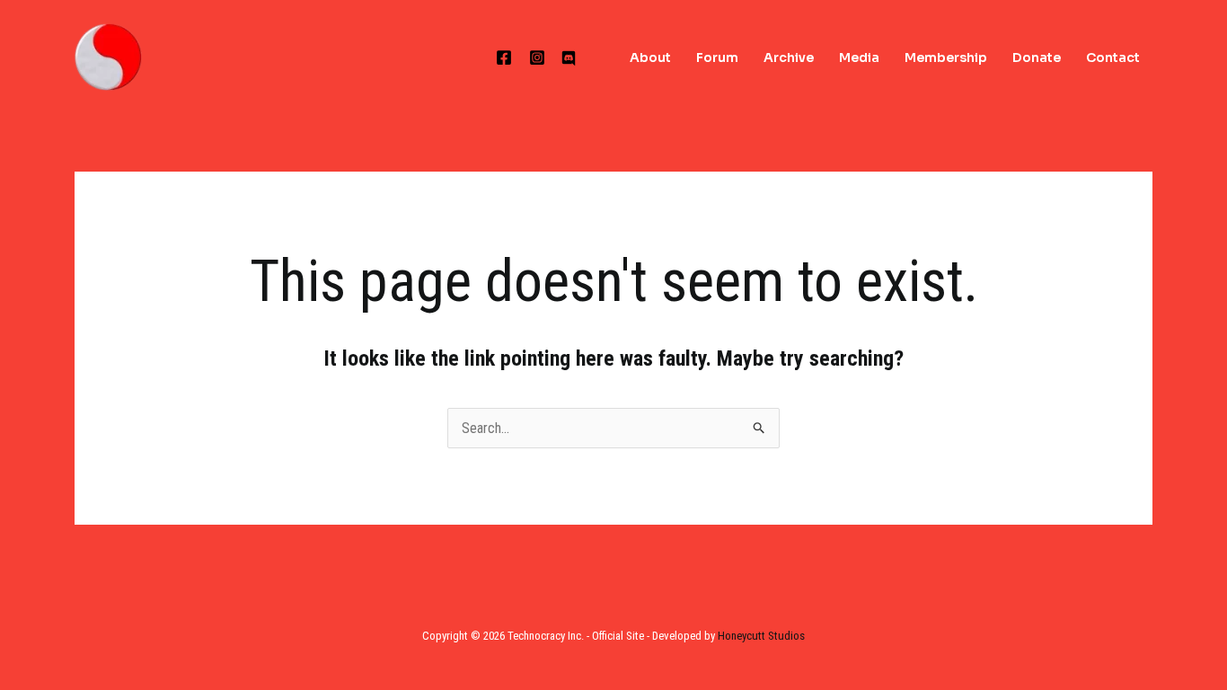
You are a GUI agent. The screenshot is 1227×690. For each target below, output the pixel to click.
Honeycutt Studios (761, 635)
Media (859, 57)
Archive (789, 57)
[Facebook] (503, 57)
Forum (717, 57)
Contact (1113, 57)
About (650, 57)
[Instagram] (537, 57)
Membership (946, 57)
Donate (1036, 57)
